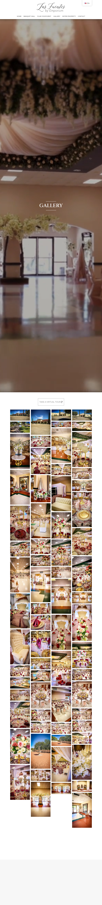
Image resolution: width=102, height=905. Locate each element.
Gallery (56, 16)
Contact (81, 16)
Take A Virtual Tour (49, 402)
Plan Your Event (44, 16)
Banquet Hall (29, 16)
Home (19, 16)
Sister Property (69, 16)
